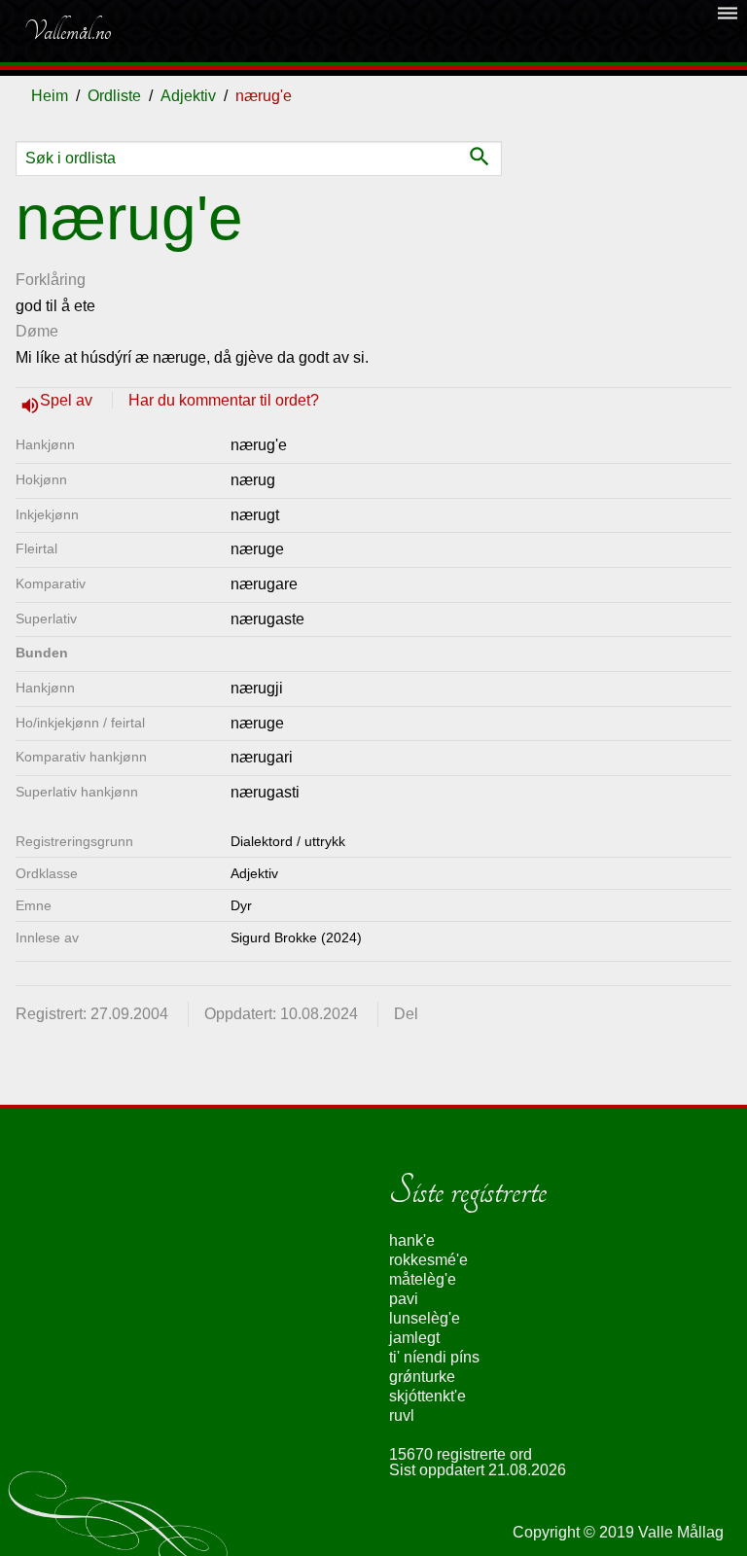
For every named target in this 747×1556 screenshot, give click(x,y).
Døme (37, 331)
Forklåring (51, 279)
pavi (403, 1299)
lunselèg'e (424, 1318)
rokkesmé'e (428, 1260)
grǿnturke (422, 1376)
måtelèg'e (422, 1279)
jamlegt (414, 1337)
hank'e (412, 1240)
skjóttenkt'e (427, 1396)
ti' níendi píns (434, 1357)
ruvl (401, 1415)
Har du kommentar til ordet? (223, 400)
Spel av (68, 400)
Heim (49, 96)
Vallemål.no (67, 31)
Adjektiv (188, 96)
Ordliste (114, 96)
